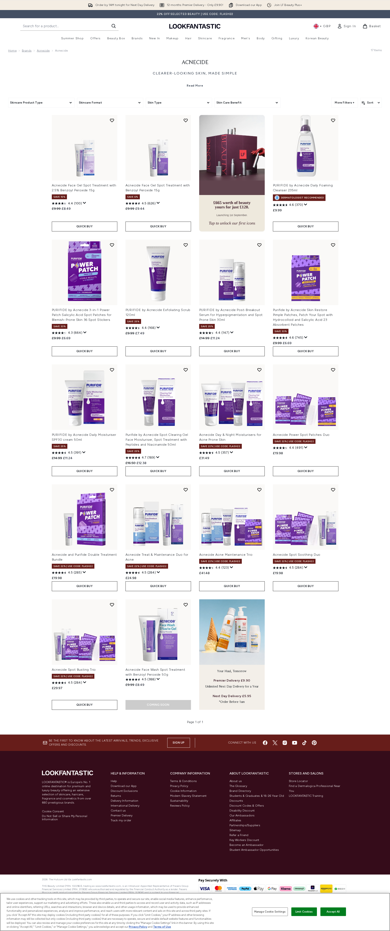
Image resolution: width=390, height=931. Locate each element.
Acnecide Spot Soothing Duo (297, 555)
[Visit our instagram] (285, 743)
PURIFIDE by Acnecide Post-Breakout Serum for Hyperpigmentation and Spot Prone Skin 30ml (231, 315)
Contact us (118, 810)
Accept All (333, 911)
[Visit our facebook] (265, 743)
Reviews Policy (180, 805)
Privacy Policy (179, 786)
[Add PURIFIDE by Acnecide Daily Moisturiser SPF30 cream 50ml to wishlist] (112, 370)
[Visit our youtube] (295, 743)
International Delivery (125, 805)
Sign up (178, 742)
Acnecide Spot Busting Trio (74, 670)
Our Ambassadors (242, 815)
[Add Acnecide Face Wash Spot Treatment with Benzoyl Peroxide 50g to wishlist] (186, 605)
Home (12, 50)
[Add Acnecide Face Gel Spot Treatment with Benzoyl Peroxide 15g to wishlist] (186, 120)
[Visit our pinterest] (314, 743)
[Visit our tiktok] (304, 743)
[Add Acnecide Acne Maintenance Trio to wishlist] (259, 490)
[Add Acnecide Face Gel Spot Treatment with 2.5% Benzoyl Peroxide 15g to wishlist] (112, 120)
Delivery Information (124, 801)
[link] (346, 26)
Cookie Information (183, 791)
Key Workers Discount (244, 840)
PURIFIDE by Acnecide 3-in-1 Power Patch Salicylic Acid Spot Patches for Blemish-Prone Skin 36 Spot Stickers (82, 315)
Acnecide (43, 50)
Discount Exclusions (124, 791)
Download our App (124, 786)
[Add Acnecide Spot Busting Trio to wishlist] (112, 605)
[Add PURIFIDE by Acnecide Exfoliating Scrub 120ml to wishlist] (186, 245)
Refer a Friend (239, 835)
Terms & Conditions (183, 781)
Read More (195, 85)
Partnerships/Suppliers (244, 825)
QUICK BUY (84, 226)
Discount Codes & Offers (246, 805)
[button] (232, 173)
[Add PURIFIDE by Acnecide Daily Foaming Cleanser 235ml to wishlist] (333, 120)
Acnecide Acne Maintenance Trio (226, 555)
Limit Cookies (304, 911)
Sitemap (235, 830)
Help (114, 781)
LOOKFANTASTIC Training (306, 796)
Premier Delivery (122, 815)
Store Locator (298, 781)
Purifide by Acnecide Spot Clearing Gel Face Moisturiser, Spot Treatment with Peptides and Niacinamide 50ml (156, 439)
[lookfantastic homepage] (194, 26)
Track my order (121, 820)
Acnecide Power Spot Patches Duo (301, 435)
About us (235, 781)
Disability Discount (242, 810)
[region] (195, 912)
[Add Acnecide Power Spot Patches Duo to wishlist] (333, 370)
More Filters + (344, 102)
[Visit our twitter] (275, 743)
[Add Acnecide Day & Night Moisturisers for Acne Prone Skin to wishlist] (259, 370)
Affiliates (235, 820)
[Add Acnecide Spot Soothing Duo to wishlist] (333, 490)
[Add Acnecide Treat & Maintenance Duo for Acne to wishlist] (186, 490)
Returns (116, 796)
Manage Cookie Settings (270, 911)
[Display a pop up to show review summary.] (85, 203)
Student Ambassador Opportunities (254, 850)
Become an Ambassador (246, 845)
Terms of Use (162, 926)
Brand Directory (240, 791)
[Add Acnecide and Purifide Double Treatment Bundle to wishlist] (112, 490)
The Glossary (238, 786)
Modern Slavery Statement (188, 796)
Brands (27, 50)
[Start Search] (113, 25)
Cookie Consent (53, 811)
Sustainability (179, 801)
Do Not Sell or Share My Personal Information (64, 818)
